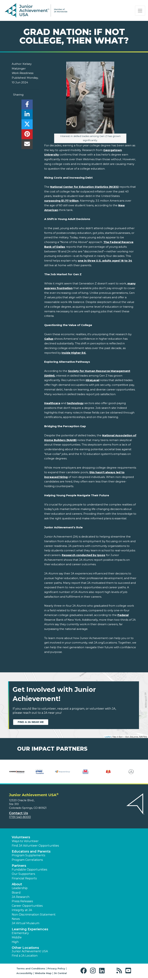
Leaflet (108, 736)
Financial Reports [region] (24, 878)
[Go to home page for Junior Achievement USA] (36, 10)
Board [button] (16, 892)
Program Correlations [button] (27, 860)
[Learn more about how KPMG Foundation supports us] (40, 771)
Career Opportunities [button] (27, 905)
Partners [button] (19, 865)
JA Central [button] (60, 973)
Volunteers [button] (21, 837)
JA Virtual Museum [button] (25, 923)
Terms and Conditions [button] (30, 968)
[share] (26, 105)
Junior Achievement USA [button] (30, 951)
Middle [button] (17, 937)
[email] (26, 145)
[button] (84, 971)
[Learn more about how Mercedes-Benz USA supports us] (131, 771)
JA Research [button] (20, 897)
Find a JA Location (25, 955)
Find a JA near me (31, 722)
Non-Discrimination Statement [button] (34, 914)
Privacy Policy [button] (56, 968)
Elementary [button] (20, 933)
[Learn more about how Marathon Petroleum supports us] (85, 771)
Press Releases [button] (22, 901)
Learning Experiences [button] (30, 929)
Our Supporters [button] (23, 874)
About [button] (17, 884)
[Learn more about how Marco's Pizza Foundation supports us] (108, 771)
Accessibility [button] (24, 973)
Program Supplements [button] (28, 855)
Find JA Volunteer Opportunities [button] (35, 845)
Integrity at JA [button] (22, 910)
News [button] (16, 919)
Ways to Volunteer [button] (25, 841)
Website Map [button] (43, 973)
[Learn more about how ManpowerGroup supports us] (62, 771)
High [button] (15, 942)
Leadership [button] (20, 888)
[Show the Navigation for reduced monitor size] (140, 11)
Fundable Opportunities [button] (29, 869)
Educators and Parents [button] (31, 851)
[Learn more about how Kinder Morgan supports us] (17, 771)
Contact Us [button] (18, 813)
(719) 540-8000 (20, 817)
